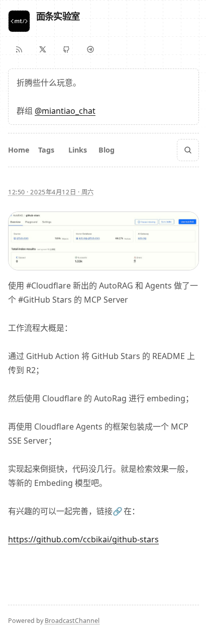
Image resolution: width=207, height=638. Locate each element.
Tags (46, 150)
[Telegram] (90, 49)
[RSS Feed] (19, 49)
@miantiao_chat (65, 110)
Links (77, 150)
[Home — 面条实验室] (19, 21)
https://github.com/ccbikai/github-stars (83, 539)
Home (19, 150)
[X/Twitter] (43, 49)
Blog (106, 150)
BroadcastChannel (72, 620)
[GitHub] (66, 49)
